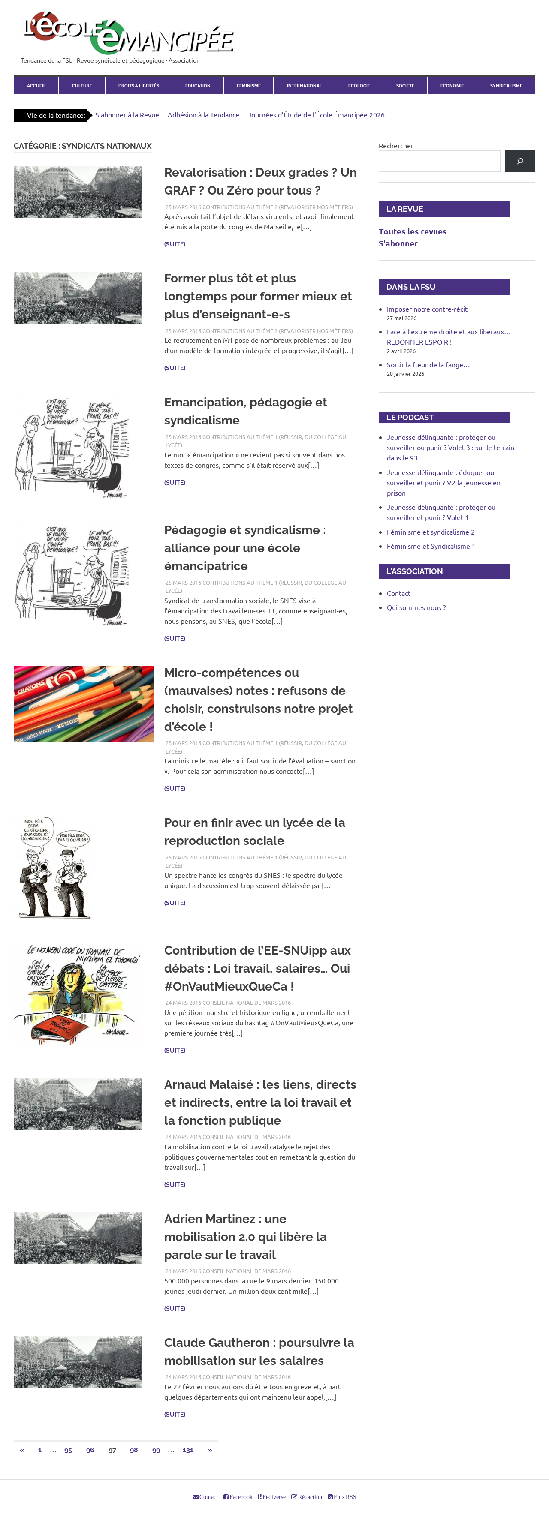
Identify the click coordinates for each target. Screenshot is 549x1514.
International (304, 85)
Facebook (241, 1497)
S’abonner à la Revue (127, 114)
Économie (452, 85)
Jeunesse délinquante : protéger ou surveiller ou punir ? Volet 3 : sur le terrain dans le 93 (450, 447)
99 (156, 1450)
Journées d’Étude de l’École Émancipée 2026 (316, 114)
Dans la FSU (407, 286)
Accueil (36, 85)
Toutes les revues (412, 231)
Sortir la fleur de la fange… (428, 364)
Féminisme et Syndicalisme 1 (431, 545)
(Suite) (174, 244)
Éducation (198, 85)
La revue (401, 208)
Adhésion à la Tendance (203, 114)
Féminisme (249, 85)
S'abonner (398, 243)
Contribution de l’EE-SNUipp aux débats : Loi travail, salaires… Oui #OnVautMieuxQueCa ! (257, 968)
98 (134, 1450)
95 (68, 1450)
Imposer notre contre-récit (427, 308)
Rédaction (309, 1497)
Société (405, 85)
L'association (411, 571)
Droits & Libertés (138, 85)
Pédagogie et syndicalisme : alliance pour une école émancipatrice (245, 548)
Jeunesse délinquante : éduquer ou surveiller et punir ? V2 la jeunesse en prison (444, 482)
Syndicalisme (506, 85)
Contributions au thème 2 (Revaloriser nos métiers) (277, 206)
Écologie (359, 85)
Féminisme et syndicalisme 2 (431, 531)
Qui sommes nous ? (416, 607)
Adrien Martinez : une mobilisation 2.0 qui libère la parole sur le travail (245, 1237)
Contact (398, 593)
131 (188, 1450)
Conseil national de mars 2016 (246, 1002)
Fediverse (274, 1497)
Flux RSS (344, 1497)
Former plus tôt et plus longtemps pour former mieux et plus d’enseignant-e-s (258, 296)
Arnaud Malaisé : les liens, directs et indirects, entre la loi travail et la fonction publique (260, 1103)
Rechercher (396, 145)
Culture (82, 85)
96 (90, 1450)
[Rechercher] (520, 160)
